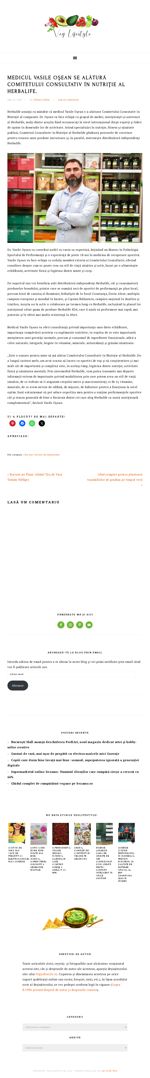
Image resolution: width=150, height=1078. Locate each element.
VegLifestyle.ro (46, 974)
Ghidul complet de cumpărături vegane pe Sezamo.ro (52, 783)
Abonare (18, 685)
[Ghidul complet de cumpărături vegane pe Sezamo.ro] (82, 844)
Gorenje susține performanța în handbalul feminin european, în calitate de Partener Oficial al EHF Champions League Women (126, 864)
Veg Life (75, 25)
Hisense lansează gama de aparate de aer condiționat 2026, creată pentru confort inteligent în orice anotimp (104, 863)
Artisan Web (109, 1071)
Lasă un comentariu (68, 99)
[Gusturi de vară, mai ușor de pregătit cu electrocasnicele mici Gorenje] (16, 844)
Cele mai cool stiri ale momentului (41, 454)
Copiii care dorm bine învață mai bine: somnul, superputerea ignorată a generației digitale (38, 858)
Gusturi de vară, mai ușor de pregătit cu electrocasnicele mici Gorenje (65, 754)
